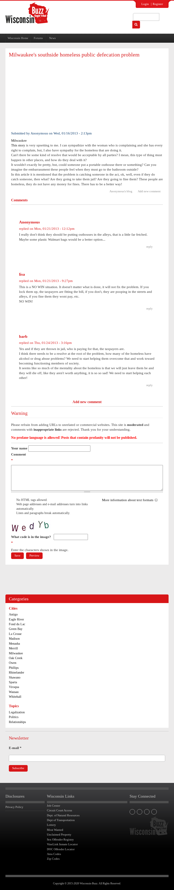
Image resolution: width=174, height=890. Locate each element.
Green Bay (15, 629)
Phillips (14, 667)
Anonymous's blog (120, 191)
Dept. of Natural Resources (63, 815)
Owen (12, 663)
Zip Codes (53, 858)
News (52, 38)
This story (18, 145)
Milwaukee (19, 140)
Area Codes (54, 854)
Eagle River (16, 619)
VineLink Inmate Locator (62, 844)
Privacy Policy (14, 807)
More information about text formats (127, 500)
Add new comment (149, 191)
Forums (38, 38)
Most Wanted (55, 829)
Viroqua (14, 687)
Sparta (13, 682)
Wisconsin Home (18, 38)
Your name (19, 448)
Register (158, 4)
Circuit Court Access (59, 810)
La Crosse (15, 634)
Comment (18, 457)
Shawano (14, 677)
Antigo (13, 614)
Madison (14, 638)
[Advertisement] (87, 93)
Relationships (17, 722)
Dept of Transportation (61, 820)
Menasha (14, 643)
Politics (13, 717)
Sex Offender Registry (60, 839)
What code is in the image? (31, 540)
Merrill (13, 648)
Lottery (51, 825)
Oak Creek (15, 658)
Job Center (53, 805)
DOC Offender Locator (61, 849)
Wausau (14, 692)
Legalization (17, 712)
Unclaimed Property (59, 834)
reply (149, 246)
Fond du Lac (17, 624)
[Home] (27, 13)
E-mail (15, 748)
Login (145, 4)
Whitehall (15, 696)
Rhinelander (16, 672)
